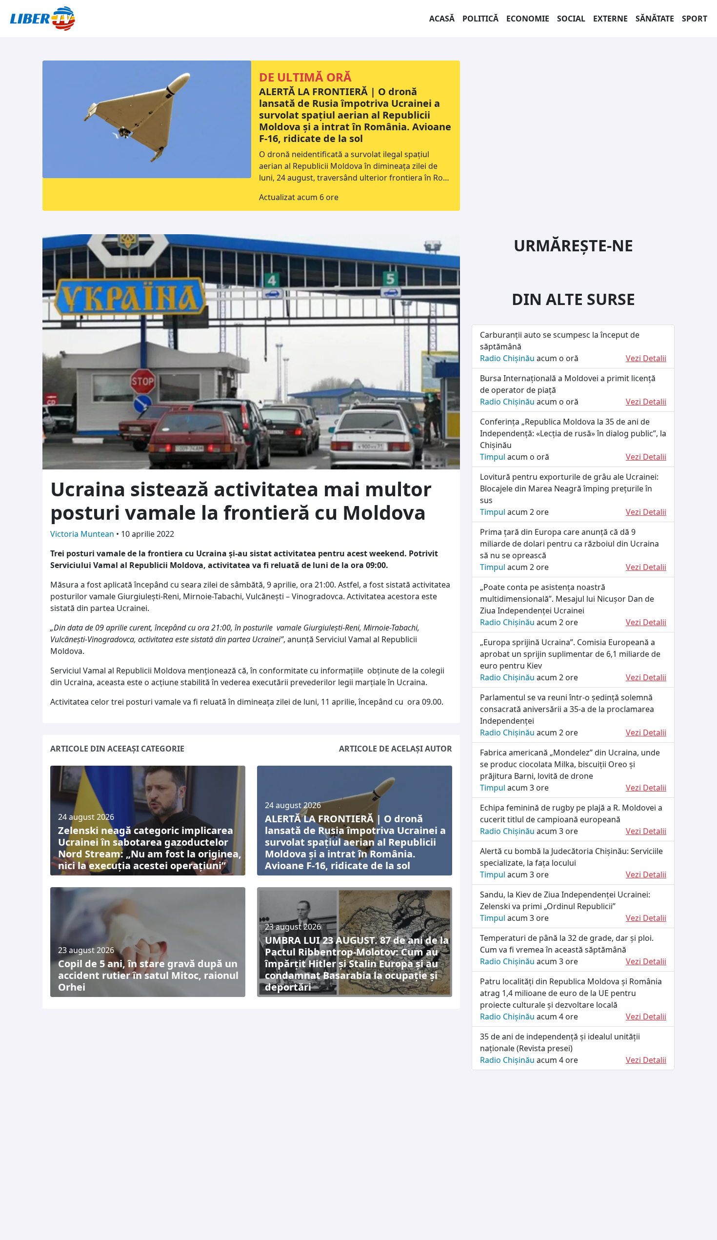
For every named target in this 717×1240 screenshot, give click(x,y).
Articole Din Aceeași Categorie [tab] (117, 748)
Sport (694, 18)
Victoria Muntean (83, 534)
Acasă (442, 18)
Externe (610, 18)
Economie (527, 18)
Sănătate (655, 18)
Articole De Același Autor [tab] (395, 748)
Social (571, 18)
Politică (480, 18)
